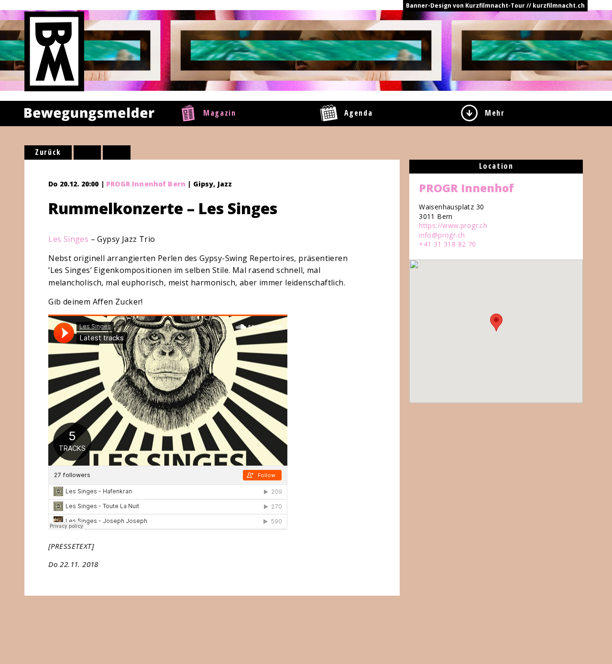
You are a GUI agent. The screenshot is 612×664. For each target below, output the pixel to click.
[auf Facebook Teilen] (87, 152)
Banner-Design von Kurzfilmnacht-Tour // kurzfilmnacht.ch (495, 5)
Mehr (494, 113)
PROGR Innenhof (466, 188)
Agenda (358, 113)
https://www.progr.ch (453, 225)
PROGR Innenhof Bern (146, 183)
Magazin (219, 113)
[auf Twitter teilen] (117, 152)
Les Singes (68, 239)
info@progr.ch (442, 234)
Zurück (48, 152)
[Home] (54, 50)
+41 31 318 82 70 (447, 244)
